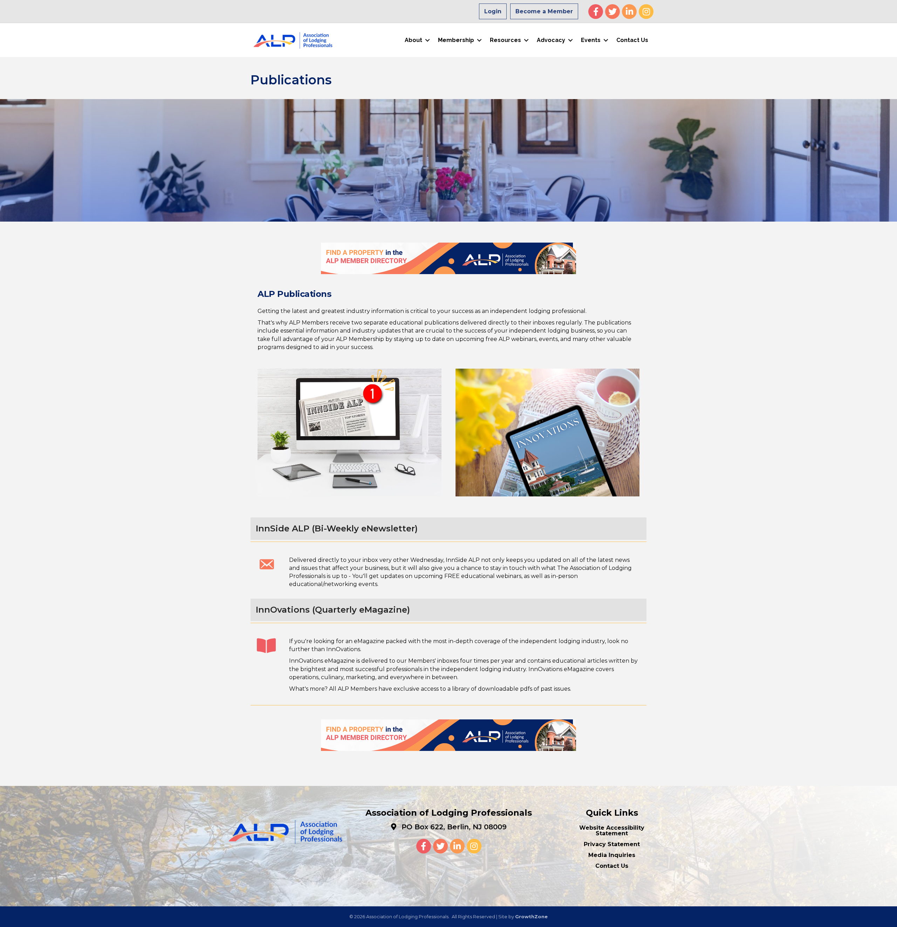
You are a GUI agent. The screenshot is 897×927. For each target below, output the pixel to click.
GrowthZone (531, 916)
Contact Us (632, 40)
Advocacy (551, 40)
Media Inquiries (611, 855)
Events (591, 40)
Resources (505, 40)
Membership (456, 40)
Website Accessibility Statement (611, 830)
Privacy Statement (612, 844)
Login (492, 11)
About (413, 40)
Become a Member (544, 11)
